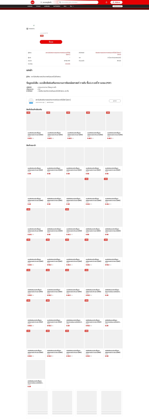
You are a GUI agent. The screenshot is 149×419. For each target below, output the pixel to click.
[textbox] (74, 83)
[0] (106, 2)
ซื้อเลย (51, 42)
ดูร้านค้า (115, 101)
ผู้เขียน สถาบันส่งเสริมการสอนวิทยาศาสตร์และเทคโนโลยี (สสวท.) (56, 18)
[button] (117, 6)
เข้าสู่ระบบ (117, 2)
